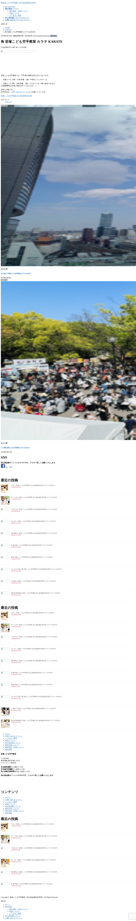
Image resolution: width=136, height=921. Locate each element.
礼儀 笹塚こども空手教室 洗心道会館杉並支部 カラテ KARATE (32, 545)
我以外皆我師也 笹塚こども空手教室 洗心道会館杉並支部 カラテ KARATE (35, 593)
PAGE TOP (131, 891)
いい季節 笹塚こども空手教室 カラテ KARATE (15, 447)
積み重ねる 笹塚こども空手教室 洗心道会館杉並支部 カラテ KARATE (34, 533)
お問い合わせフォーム (19, 92)
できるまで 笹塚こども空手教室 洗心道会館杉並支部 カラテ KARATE (34, 509)
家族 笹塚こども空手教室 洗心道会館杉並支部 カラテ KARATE (32, 557)
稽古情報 (8, 749)
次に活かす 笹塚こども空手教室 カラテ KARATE (16, 273)
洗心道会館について (12, 743)
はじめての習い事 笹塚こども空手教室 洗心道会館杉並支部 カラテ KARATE (36, 569)
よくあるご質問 (15, 15)
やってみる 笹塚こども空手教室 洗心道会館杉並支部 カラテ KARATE (34, 497)
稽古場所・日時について (18, 11)
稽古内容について (12, 745)
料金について (14, 13)
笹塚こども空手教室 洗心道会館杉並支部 (16, 96)
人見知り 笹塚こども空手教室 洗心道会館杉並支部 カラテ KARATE (33, 581)
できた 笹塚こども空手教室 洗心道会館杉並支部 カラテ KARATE (32, 485)
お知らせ (53, 36)
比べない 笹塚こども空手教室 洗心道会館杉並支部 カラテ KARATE (33, 521)
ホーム (7, 734)
